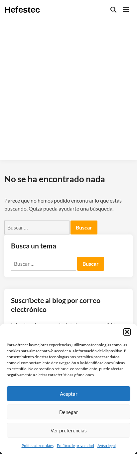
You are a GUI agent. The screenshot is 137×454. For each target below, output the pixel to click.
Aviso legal (106, 445)
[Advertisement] (68, 91)
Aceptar (68, 394)
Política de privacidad (75, 445)
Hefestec (22, 10)
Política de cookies (38, 445)
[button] (127, 332)
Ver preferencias (69, 430)
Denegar (68, 412)
